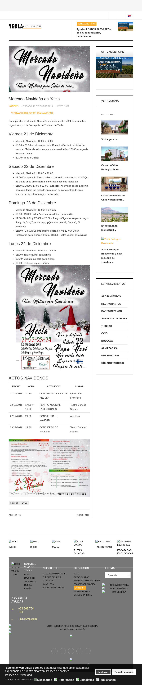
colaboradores (112, 363)
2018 (24, 503)
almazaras (109, 348)
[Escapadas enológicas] (125, 543)
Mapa (55, 547)
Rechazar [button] (102, 672)
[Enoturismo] (103, 541)
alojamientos (111, 296)
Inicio (12, 547)
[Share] (113, 15)
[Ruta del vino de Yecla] (25, 26)
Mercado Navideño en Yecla (34, 99)
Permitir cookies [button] (124, 672)
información (110, 355)
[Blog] (34, 541)
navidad (14, 503)
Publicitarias (107, 680)
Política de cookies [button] (57, 671)
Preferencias (65, 680)
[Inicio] (13, 541)
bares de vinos (111, 311)
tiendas (106, 326)
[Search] (121, 15)
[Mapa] (56, 541)
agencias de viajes (114, 318)
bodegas (107, 340)
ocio (104, 333)
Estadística (86, 680)
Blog (33, 547)
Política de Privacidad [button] (18, 675)
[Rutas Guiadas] (82, 543)
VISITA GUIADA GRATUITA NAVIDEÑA (32, 113)
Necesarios (44, 680)
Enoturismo (103, 547)
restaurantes (111, 303)
